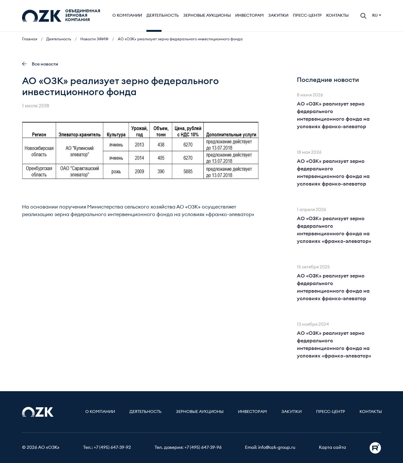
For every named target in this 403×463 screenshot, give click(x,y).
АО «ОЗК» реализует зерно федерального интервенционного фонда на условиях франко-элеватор (333, 115)
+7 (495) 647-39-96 (203, 447)
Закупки (278, 16)
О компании (127, 16)
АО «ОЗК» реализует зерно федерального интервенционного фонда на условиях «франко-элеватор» (334, 230)
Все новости (45, 64)
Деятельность (162, 16)
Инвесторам (249, 16)
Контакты (337, 16)
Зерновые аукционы (207, 16)
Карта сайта (332, 447)
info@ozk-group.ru (276, 447)
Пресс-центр (307, 16)
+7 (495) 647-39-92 (112, 447)
